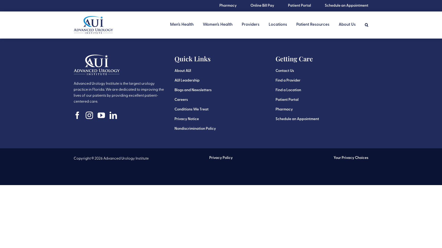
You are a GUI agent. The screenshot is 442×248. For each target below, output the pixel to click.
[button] (366, 25)
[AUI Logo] (93, 18)
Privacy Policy (221, 158)
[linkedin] (113, 115)
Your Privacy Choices (351, 158)
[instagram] (89, 115)
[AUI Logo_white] (97, 57)
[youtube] (101, 115)
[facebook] (77, 115)
